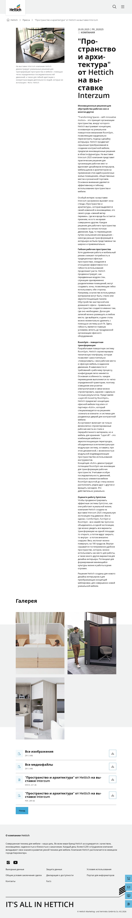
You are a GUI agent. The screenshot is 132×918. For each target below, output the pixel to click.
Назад (22, 810)
